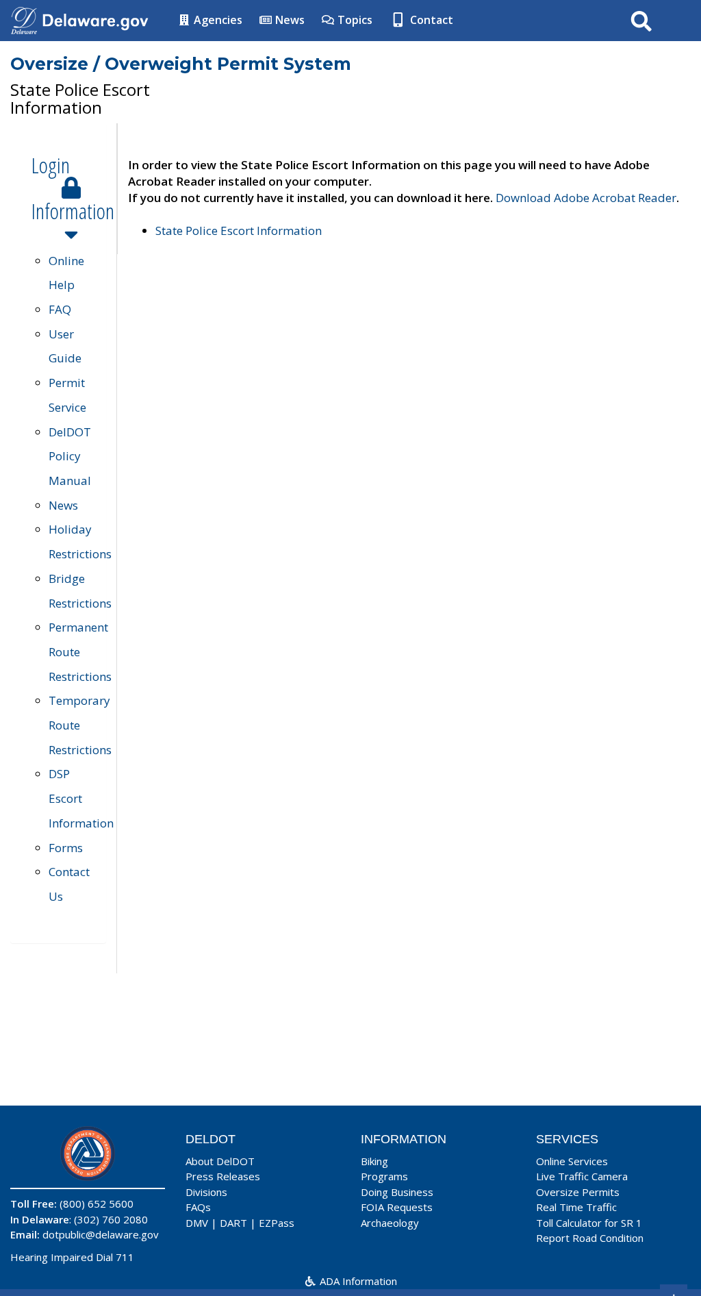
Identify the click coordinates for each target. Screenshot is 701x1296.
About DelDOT (220, 1161)
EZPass (276, 1223)
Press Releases (223, 1176)
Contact (430, 19)
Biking (374, 1161)
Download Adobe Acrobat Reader (586, 197)
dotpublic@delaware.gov (100, 1234)
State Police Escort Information (238, 230)
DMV (197, 1223)
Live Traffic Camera (582, 1176)
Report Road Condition (589, 1238)
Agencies (216, 19)
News (288, 19)
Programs (384, 1176)
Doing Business (397, 1192)
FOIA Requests (397, 1207)
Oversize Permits (578, 1192)
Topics (353, 19)
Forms (66, 848)
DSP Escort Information (81, 798)
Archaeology (390, 1223)
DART (233, 1223)
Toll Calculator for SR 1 (589, 1223)
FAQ (60, 309)
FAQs (198, 1207)
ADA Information (357, 1281)
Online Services (572, 1161)
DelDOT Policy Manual (70, 456)
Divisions (206, 1192)
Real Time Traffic (576, 1207)
